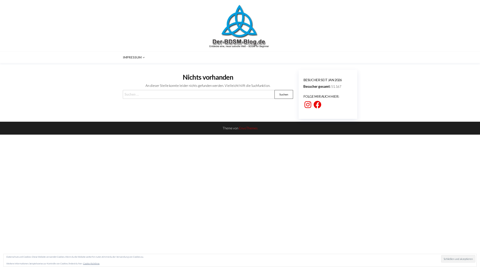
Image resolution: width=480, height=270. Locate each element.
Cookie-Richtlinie (91, 263)
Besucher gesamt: (317, 86)
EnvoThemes (248, 128)
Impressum (132, 57)
